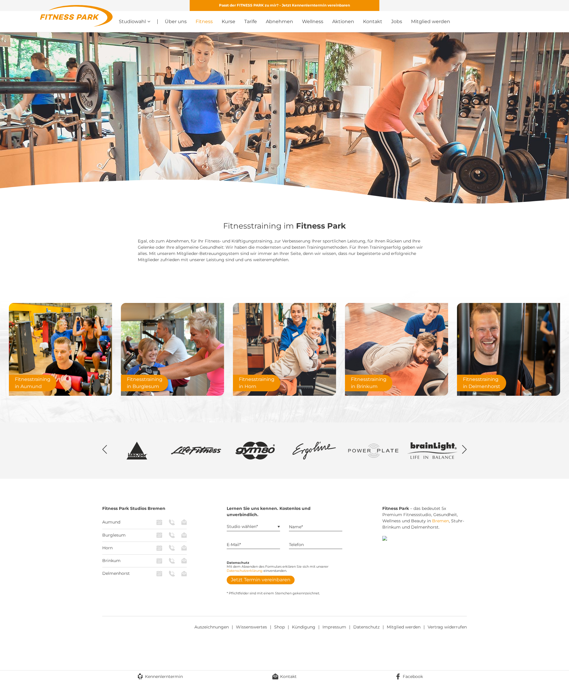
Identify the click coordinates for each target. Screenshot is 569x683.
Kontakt (372, 21)
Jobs (396, 21)
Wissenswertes (251, 627)
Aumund (111, 522)
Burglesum (114, 535)
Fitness (204, 21)
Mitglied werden (430, 21)
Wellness (312, 21)
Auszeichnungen (211, 627)
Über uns (176, 21)
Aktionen (343, 21)
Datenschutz (366, 627)
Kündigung (303, 627)
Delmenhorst (116, 573)
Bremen (440, 521)
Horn (107, 547)
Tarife (250, 21)
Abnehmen (279, 21)
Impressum (334, 627)
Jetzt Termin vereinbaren (260, 580)
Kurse (228, 21)
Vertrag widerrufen (447, 627)
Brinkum (111, 560)
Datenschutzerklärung (245, 571)
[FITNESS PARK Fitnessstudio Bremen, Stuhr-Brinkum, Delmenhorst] (76, 15)
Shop (279, 627)
